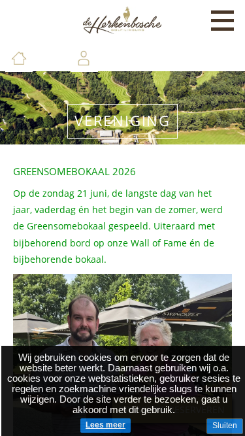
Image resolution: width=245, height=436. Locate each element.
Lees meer (105, 424)
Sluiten (224, 425)
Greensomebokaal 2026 (74, 171)
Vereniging (122, 120)
